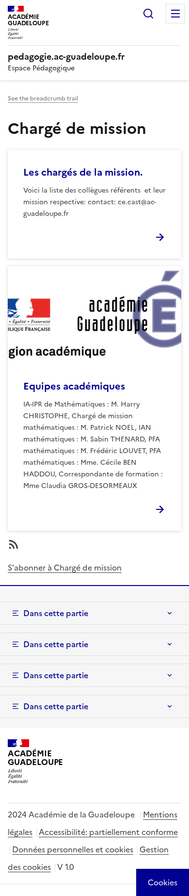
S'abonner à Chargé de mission (65, 567)
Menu (175, 13)
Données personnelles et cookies (72, 849)
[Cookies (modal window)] (162, 882)
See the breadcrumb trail (43, 98)
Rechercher (148, 13)
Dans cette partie (55, 613)
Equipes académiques (74, 386)
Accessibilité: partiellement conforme (108, 832)
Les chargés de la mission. (82, 172)
